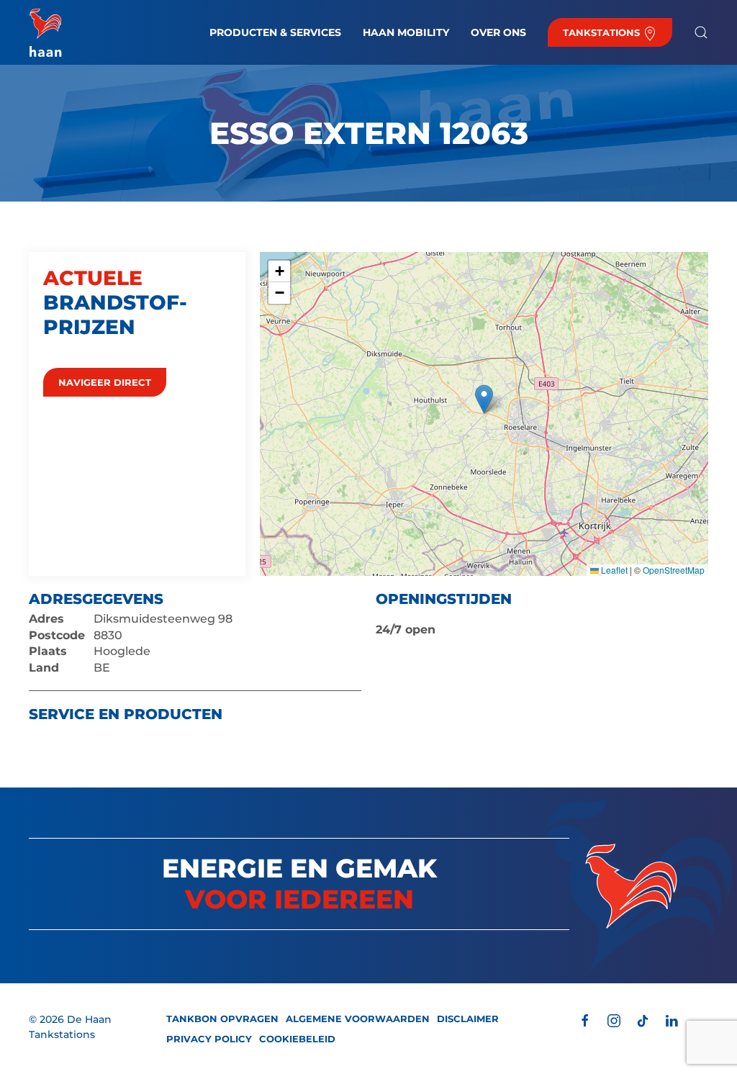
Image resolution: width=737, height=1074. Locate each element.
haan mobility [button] (406, 32)
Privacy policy (209, 1038)
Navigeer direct (104, 382)
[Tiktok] (643, 1019)
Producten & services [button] (275, 32)
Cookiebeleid (297, 1038)
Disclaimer (468, 1018)
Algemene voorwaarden (358, 1018)
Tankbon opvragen (222, 1018)
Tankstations (603, 32)
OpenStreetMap (674, 570)
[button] (701, 32)
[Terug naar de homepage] (45, 32)
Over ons (498, 32)
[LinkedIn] (671, 1019)
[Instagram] (614, 1019)
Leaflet (613, 570)
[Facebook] (585, 1019)
